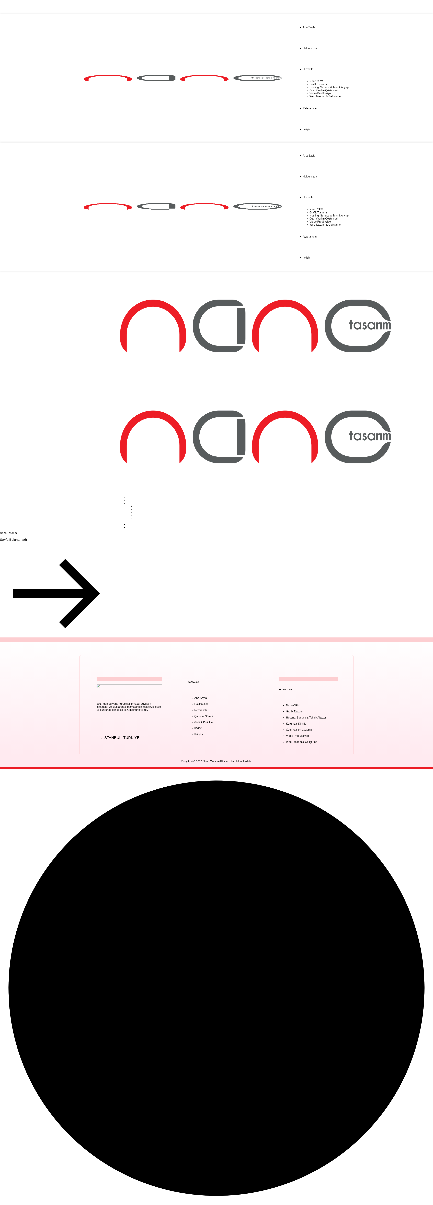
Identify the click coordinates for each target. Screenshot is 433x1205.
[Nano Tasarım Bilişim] (255, 380)
